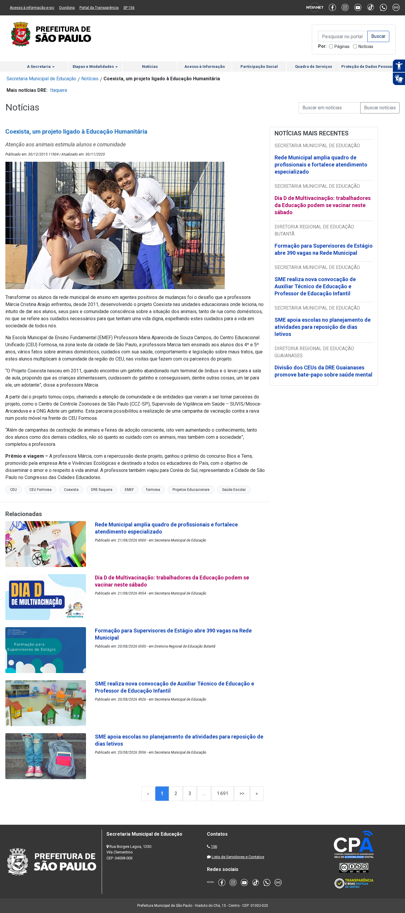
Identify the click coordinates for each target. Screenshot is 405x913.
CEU (13, 490)
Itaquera (58, 90)
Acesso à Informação (204, 66)
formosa (153, 490)
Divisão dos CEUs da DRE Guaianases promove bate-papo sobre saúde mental (323, 371)
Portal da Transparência (99, 8)
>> (242, 793)
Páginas (342, 46)
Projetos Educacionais (191, 490)
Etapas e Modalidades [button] (94, 66)
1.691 (222, 793)
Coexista (71, 490)
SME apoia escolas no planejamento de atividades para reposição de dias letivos (323, 327)
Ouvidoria (67, 8)
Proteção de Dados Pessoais (368, 66)
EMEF (129, 490)
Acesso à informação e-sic (32, 8)
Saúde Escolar (234, 490)
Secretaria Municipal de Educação (41, 78)
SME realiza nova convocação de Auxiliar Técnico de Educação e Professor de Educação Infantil (315, 286)
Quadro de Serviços (313, 66)
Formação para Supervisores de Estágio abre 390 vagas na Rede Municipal (324, 249)
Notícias (365, 46)
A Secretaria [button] (39, 66)
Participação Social (259, 66)
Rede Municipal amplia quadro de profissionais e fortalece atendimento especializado (321, 164)
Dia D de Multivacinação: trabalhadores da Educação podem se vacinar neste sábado (323, 205)
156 (214, 846)
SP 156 (129, 8)
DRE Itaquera (101, 490)
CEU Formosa (40, 490)
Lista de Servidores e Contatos (238, 857)
